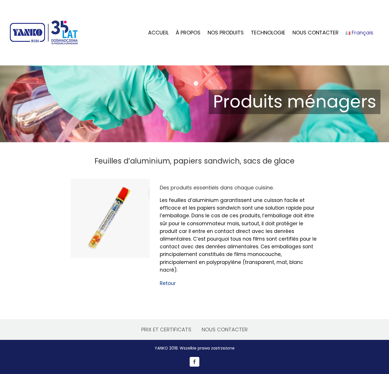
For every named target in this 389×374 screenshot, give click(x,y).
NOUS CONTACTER (225, 329)
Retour (168, 283)
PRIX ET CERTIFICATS (166, 329)
